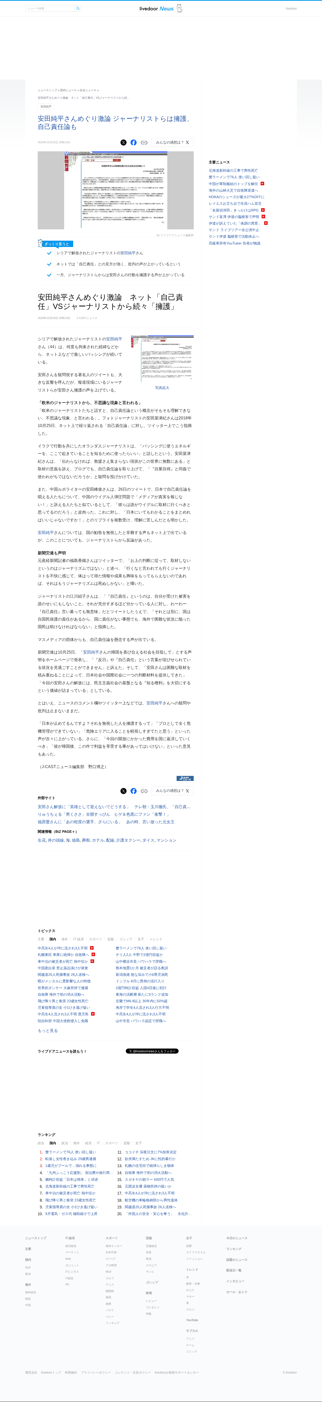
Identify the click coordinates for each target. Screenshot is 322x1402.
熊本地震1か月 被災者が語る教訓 (142, 968)
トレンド (156, 939)
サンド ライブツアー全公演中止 (234, 230)
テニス (110, 1284)
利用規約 (71, 1372)
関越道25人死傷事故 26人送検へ (63, 975)
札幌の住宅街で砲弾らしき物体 (149, 1166)
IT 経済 (78, 939)
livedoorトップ (51, 1372)
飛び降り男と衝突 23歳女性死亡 (63, 1001)
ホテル (98, 840)
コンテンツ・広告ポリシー (133, 1372)
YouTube (192, 1320)
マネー (190, 1296)
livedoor (291, 8)
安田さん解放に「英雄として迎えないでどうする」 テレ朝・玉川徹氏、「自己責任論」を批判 (124, 807)
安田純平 (46, 106)
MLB (108, 1271)
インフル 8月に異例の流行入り (140, 981)
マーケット (72, 1252)
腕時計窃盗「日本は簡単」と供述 (71, 1179)
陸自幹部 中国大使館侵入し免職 (63, 1021)
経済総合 (70, 1245)
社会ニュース (88, 90)
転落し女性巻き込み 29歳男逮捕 (70, 1159)
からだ (190, 1289)
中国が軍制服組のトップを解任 (233, 184)
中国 (28, 1305)
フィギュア (112, 1322)
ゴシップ (125, 939)
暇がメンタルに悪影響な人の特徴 (64, 981)
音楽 (148, 1252)
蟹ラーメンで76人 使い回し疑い (141, 948)
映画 (149, 1293)
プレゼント (153, 1307)
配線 (110, 840)
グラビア (151, 1265)
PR (67, 1284)
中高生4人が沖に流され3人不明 (63, 948)
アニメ (190, 1338)
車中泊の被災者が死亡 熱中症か (63, 961)
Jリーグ (110, 1258)
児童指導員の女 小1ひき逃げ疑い (64, 1007)
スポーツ (95, 939)
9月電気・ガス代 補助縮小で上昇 (71, 1214)
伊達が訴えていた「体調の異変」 (235, 223)
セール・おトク (237, 1292)
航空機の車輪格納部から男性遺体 (151, 1200)
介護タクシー (128, 840)
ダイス (148, 840)
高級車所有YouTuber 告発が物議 (234, 243)
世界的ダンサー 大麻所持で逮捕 (63, 988)
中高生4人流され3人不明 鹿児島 (63, 1014)
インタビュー (235, 1281)
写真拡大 (162, 388)
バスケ (110, 1310)
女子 (141, 939)
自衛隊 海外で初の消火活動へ (61, 994)
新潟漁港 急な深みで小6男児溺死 (142, 975)
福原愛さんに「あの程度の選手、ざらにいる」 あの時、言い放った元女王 (106, 822)
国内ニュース (68, 90)
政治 (28, 1273)
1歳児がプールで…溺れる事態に (71, 1166)
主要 (41, 939)
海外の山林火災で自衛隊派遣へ (233, 190)
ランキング (234, 1249)
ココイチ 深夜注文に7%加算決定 (151, 1152)
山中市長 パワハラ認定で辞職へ (141, 1021)
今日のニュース (237, 1238)
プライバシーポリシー (96, 1372)
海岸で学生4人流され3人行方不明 (142, 1007)
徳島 (76, 840)
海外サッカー (114, 1245)
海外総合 (30, 1292)
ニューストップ (47, 90)
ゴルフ (110, 1278)
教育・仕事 (193, 1283)
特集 (148, 1313)
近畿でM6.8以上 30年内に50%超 (142, 1001)
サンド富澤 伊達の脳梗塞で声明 (234, 217)
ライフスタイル (196, 1252)
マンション (166, 840)
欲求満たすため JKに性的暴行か (150, 1159)
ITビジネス (72, 1271)
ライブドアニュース (157, 8)
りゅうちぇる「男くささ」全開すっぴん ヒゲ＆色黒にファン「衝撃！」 (104, 814)
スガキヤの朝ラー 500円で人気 (149, 1179)
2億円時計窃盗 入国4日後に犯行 (141, 988)
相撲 (108, 1303)
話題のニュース (237, 1260)
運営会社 (31, 1372)
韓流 (148, 1258)
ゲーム (190, 1345)
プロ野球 (111, 1265)
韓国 (28, 1298)
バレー (110, 1316)
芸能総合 (151, 1245)
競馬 (108, 1297)
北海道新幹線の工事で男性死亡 (70, 1186)
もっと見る (48, 1030)
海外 (64, 939)
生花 (42, 840)
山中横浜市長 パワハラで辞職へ (141, 961)
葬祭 (86, 840)
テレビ (150, 1271)
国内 (53, 939)
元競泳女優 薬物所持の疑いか (148, 1186)
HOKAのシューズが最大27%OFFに (237, 197)
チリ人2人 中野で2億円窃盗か (139, 955)
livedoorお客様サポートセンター (177, 1372)
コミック (191, 1351)
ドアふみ (180, 8)
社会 (28, 1267)
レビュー (151, 1300)
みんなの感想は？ (170, 142)
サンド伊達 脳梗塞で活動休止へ (234, 236)
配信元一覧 (234, 1270)
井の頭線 (56, 840)
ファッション (194, 1258)
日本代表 (111, 1252)
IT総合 (69, 1278)
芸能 (110, 939)
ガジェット (72, 1265)
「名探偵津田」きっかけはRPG (234, 210)
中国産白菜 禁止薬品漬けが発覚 (63, 968)
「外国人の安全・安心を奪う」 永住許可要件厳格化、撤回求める (177, 1214)
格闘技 (110, 1290)
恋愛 (189, 1245)
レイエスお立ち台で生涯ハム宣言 (235, 203)
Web (68, 1258)
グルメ (190, 1309)
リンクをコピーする (144, 143)
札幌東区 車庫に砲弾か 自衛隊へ (63, 955)
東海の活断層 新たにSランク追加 (142, 994)
